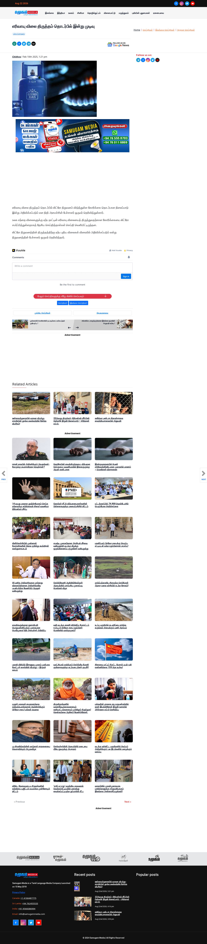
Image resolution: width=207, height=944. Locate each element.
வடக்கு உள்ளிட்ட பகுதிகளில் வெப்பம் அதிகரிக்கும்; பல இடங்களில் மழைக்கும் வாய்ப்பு (113, 749)
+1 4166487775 (28, 898)
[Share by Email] (33, 44)
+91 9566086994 (26, 908)
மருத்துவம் (124, 12)
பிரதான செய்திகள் (186, 29)
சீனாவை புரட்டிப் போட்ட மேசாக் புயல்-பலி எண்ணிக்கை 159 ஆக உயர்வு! (113, 666)
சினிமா (80, 12)
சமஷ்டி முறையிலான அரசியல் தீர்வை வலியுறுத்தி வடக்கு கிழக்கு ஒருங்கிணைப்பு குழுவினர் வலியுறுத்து (71, 546)
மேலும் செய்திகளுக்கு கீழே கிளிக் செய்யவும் (60, 296)
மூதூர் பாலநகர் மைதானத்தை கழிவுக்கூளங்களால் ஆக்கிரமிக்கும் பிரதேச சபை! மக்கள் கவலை (28, 707)
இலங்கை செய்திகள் (164, 29)
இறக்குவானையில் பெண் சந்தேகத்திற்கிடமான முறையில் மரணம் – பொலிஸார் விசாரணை (113, 467)
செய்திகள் (148, 29)
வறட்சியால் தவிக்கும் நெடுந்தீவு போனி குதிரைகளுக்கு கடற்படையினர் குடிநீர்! (71, 666)
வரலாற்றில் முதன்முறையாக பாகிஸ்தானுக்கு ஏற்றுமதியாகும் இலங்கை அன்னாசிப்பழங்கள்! (109, 789)
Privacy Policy (18, 892)
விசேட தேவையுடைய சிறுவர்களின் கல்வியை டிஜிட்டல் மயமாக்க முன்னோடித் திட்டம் (31, 789)
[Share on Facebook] (19, 44)
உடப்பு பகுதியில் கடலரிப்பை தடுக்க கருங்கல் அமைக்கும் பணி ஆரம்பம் (111, 626)
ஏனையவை (158, 12)
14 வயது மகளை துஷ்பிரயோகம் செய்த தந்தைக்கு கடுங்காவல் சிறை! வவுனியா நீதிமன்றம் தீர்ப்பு (30, 506)
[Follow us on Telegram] (138, 60)
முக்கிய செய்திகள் (42, 313)
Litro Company (19, 34)
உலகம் (71, 12)
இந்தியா (61, 12)
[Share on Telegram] (29, 44)
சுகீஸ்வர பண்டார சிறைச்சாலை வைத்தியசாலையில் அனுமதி (109, 419)
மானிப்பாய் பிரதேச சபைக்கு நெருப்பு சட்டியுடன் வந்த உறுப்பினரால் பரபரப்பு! (111, 544)
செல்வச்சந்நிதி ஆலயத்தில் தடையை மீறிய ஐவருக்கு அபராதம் (70, 747)
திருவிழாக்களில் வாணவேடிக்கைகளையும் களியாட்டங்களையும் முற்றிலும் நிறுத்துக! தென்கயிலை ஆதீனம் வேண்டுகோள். (72, 708)
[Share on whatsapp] (14, 44)
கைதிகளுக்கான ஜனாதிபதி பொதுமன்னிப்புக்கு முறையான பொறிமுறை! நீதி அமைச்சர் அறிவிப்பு (29, 628)
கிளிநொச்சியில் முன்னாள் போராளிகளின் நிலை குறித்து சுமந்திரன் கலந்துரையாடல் (30, 546)
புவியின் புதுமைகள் (141, 12)
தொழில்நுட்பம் (94, 12)
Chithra (16, 56)
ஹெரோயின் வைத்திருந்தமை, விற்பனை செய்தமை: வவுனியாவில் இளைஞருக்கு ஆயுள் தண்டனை (72, 467)
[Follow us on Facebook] (143, 60)
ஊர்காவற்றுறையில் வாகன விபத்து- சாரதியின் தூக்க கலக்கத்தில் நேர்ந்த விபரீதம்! (29, 421)
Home (137, 29)
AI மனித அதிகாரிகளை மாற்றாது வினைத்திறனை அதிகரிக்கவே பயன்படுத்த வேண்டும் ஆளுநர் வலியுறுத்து (27, 586)
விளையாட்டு (109, 12)
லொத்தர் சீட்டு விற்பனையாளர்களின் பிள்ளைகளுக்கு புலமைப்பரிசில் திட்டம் (71, 505)
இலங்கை (49, 12)
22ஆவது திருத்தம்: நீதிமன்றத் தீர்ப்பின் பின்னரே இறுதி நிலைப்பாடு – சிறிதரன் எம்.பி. (72, 421)
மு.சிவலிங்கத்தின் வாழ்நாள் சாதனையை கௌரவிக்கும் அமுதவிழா (31, 747)
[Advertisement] (72, 181)
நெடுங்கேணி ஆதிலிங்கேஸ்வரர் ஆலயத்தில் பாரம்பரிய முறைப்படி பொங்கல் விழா (68, 585)
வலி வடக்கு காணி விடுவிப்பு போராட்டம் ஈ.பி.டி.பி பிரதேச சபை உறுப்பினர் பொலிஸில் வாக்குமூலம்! (71, 628)
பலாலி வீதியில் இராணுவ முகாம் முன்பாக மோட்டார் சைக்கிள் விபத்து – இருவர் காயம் (31, 667)
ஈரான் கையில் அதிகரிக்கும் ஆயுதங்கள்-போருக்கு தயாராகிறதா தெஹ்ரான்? (31, 465)
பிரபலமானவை (102, 313)
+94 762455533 (30, 903)
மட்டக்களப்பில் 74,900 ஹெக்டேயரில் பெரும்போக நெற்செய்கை (112, 505)
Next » (127, 801)
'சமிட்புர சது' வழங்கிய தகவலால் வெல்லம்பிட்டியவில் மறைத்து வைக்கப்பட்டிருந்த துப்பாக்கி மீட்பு (69, 789)
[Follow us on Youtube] (157, 60)
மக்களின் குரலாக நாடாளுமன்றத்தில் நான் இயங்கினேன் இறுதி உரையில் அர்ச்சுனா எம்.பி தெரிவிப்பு (112, 707)
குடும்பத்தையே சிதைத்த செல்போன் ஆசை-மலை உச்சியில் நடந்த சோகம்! (111, 584)
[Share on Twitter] (24, 44)
